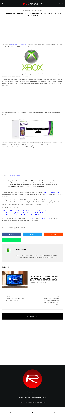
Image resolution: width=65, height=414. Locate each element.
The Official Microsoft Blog (12, 175)
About (21, 397)
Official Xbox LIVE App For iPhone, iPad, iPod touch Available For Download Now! (25, 211)
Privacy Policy (36, 397)
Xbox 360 (23, 227)
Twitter (15, 218)
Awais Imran (26, 10)
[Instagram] (32, 392)
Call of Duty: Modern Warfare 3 (52, 192)
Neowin (16, 74)
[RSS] (37, 392)
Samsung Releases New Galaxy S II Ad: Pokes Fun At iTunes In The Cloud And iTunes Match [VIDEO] (50, 300)
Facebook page (46, 218)
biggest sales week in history (18, 44)
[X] (29, 392)
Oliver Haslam (34, 282)
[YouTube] (35, 392)
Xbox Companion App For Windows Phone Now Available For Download (23, 213)
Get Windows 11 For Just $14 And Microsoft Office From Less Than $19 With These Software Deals (44, 278)
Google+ (33, 218)
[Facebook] (27, 392)
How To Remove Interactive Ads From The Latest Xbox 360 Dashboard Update (25, 215)
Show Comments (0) (31, 316)
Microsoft (11, 227)
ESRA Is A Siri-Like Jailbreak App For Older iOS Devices (15, 298)
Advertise (27, 397)
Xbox (18, 227)
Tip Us (44, 397)
